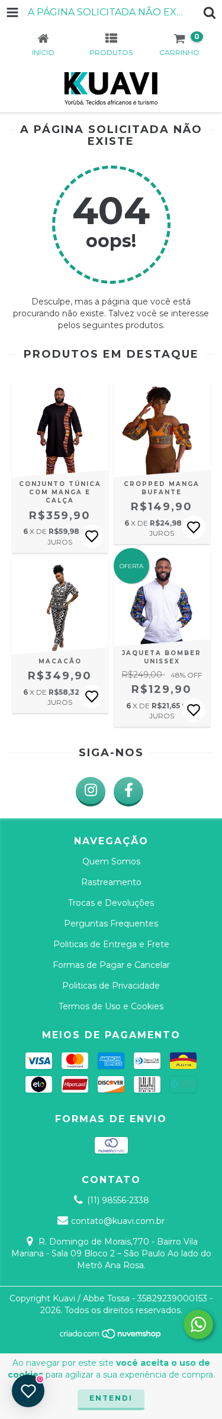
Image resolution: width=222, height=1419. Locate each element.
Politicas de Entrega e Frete (111, 944)
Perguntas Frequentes (111, 923)
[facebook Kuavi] (128, 791)
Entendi (111, 1398)
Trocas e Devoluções (111, 903)
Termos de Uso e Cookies (111, 1006)
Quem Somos (111, 861)
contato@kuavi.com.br (118, 1221)
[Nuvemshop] (111, 1336)
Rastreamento (111, 882)
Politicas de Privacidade (111, 985)
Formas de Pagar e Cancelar (111, 965)
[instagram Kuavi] (90, 791)
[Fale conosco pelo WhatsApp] (198, 1324)
